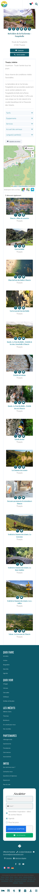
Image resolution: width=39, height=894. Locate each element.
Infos (6, 763)
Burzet (7, 877)
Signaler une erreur (14, 141)
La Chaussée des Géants (19, 470)
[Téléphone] (17, 29)
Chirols (11, 877)
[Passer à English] (8, 868)
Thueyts (21, 883)
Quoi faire (8, 652)
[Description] (13, 29)
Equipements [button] (11, 118)
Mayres (7, 879)
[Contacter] (21, 29)
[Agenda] (25, 890)
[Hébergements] (3, 890)
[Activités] (14, 890)
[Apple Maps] (28, 190)
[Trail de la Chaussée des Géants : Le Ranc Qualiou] (19, 555)
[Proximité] (30, 890)
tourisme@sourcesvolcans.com (13, 854)
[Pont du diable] (19, 237)
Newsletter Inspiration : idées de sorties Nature (19, 813)
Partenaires (10, 735)
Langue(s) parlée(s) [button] (13, 135)
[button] (19, 164)
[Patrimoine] (19, 890)
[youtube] (23, 864)
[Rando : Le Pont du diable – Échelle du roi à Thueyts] (19, 394)
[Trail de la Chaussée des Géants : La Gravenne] (19, 522)
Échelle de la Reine (19, 375)
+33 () (25, 852)
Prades (11, 881)
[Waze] (32, 190)
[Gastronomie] (8, 890)
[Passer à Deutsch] (12, 868)
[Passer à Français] (4, 868)
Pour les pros (13, 822)
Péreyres (30, 879)
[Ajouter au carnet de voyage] (9, 29)
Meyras (12, 879)
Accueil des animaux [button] (14, 129)
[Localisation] (25, 29)
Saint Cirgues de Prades (20, 881)
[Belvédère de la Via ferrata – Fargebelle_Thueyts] (19, 10)
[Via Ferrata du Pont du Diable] (19, 298)
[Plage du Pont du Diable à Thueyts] (19, 268)
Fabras (16, 877)
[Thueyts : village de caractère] (19, 206)
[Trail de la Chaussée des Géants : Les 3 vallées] (19, 588)
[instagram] (19, 864)
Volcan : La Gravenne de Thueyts (19, 634)
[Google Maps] (23, 190)
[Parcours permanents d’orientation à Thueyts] (19, 489)
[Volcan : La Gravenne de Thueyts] (19, 622)
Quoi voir (8, 680)
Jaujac (20, 877)
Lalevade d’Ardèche (28, 877)
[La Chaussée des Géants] (19, 458)
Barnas (3, 877)
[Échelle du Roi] (19, 427)
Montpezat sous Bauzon (21, 879)
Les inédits (9, 708)
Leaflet (15, 186)
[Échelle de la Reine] (19, 363)
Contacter (21, 50)
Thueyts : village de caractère (19, 218)
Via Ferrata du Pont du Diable (19, 311)
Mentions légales (20, 858)
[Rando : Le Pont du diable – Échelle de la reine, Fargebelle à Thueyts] (19, 329)
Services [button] (9, 124)
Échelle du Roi (19, 439)
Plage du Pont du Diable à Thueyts (19, 280)
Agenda (11, 818)
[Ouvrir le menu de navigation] (36, 890)
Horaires (9, 858)
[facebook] (16, 864)
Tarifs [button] (8, 113)
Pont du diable (19, 249)
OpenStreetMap (23, 186)
